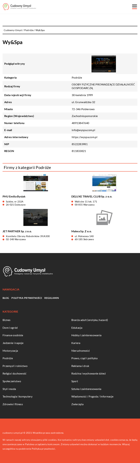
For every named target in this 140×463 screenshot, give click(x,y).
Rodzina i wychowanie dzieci (88, 373)
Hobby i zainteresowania (86, 335)
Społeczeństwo (12, 381)
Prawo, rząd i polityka (84, 358)
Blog (6, 297)
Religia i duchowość (14, 373)
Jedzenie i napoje (13, 342)
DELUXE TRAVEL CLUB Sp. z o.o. (91, 196)
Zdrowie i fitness (13, 404)
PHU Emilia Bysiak (14, 196)
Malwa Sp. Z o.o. (81, 231)
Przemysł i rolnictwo (15, 365)
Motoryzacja (10, 350)
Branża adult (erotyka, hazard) (89, 319)
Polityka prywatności (26, 297)
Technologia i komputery (17, 396)
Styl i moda (9, 388)
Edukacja (76, 327)
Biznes (7, 319)
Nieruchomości (80, 350)
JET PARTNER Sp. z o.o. (17, 231)
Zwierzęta (77, 404)
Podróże (77, 77)
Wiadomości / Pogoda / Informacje (92, 396)
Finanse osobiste (13, 335)
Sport (74, 381)
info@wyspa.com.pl (83, 130)
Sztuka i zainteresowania (86, 388)
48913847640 (80, 123)
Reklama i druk (80, 365)
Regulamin (51, 297)
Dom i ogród (10, 327)
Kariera (75, 342)
